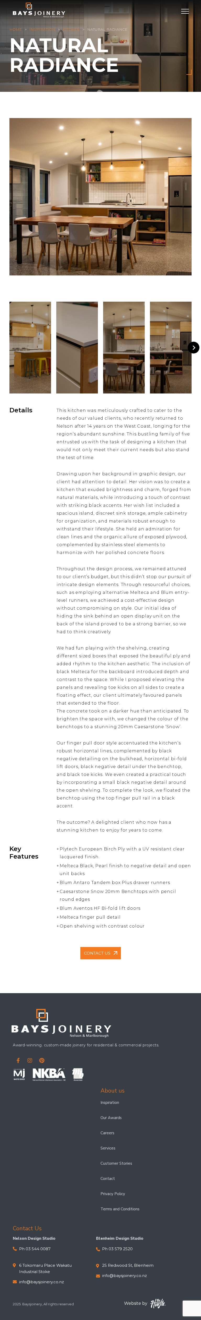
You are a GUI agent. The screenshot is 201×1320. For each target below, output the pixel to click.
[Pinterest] (41, 1060)
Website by (135, 1303)
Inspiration (42, 29)
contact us (97, 953)
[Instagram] (30, 1060)
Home (15, 29)
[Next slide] (193, 348)
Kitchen (71, 29)
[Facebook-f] (18, 1060)
